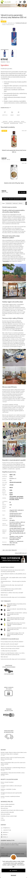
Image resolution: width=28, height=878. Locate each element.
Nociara (21, 498)
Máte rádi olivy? (4, 595)
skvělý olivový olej (18, 330)
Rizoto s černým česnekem (7, 782)
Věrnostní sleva (4, 808)
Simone (17, 499)
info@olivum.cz (6, 828)
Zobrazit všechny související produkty (14, 199)
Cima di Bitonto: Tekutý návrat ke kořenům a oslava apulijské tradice (12, 773)
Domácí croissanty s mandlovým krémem (10, 796)
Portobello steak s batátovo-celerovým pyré (11, 786)
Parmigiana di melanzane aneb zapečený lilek (11, 793)
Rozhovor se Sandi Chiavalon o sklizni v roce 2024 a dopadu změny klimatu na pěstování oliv (12, 653)
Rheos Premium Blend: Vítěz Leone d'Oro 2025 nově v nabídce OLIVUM (13, 763)
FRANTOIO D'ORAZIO (10, 327)
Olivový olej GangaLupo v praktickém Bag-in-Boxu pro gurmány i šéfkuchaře (13, 768)
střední (11, 485)
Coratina (11, 498)
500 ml (11, 487)
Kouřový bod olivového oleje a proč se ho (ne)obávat (13, 597)
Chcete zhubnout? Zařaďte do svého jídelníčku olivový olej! (13, 574)
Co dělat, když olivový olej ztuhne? (9, 651)
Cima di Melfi (12, 496)
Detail (23, 159)
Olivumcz (5, 834)
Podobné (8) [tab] (9, 203)
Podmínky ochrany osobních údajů (9, 816)
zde (13, 866)
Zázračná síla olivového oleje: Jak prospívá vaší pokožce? (12, 585)
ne (10, 502)
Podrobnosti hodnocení (21, 23)
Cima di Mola (20, 496)
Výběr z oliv (12, 475)
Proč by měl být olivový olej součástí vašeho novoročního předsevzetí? (11, 589)
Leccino (17, 498)
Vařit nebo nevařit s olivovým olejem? (9, 644)
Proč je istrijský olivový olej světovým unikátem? (12, 641)
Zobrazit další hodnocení (20, 553)
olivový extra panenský (15, 482)
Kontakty (3, 820)
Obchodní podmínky (5, 814)
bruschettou (6, 261)
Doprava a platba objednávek (7, 804)
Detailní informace (5, 107)
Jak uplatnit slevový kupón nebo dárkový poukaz (12, 810)
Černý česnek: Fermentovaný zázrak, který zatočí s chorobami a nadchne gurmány (13, 570)
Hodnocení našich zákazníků (7, 812)
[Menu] (24, 1)
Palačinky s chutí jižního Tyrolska (8, 789)
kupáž (11, 494)
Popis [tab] (3, 203)
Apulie (11, 493)
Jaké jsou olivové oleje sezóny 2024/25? (10, 648)
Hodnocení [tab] (15, 203)
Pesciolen (11, 499)
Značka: (8, 24)
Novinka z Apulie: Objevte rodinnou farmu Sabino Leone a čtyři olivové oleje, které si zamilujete (14, 753)
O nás (2, 818)
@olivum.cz (5, 832)
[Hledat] (16, 1)
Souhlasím (14, 870)
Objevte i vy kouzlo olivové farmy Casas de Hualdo (12, 646)
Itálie (10, 490)
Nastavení (13, 875)
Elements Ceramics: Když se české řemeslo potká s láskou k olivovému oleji (13, 758)
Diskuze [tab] (20, 203)
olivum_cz (5, 837)
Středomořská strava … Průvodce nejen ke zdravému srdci (13, 582)
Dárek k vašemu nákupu (6, 806)
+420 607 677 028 (7, 830)
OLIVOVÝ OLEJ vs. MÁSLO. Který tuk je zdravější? (12, 592)
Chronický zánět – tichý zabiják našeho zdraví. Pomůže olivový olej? (13, 578)
